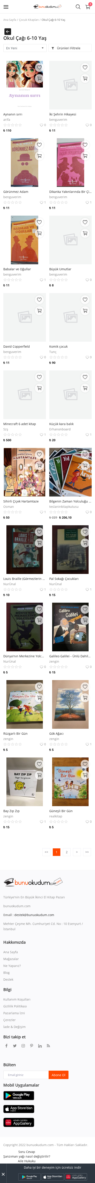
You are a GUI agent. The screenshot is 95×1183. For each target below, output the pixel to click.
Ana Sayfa (9, 20)
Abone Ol (58, 1075)
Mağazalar (11, 959)
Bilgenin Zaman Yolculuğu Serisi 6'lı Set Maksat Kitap (70, 501)
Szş (5, 429)
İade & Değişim (14, 1027)
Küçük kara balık (61, 424)
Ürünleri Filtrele (68, 48)
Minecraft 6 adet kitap (19, 424)
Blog (6, 972)
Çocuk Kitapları (29, 20)
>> (87, 852)
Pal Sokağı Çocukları (64, 579)
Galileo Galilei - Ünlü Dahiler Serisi (70, 656)
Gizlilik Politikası (15, 1006)
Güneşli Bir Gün (61, 811)
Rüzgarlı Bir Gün (15, 733)
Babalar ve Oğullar (17, 269)
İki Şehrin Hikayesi (62, 114)
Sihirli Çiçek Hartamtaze (21, 501)
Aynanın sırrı (12, 114)
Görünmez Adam (15, 192)
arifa (6, 119)
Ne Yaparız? (12, 966)
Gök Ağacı (56, 733)
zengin (54, 661)
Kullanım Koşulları (16, 999)
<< (46, 852)
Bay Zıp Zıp (11, 811)
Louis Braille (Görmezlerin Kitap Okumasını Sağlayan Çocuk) (24, 579)
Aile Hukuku (27, 1161)
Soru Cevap (26, 1152)
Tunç (53, 352)
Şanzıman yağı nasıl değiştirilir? (26, 1156)
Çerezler (9, 1020)
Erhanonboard (60, 429)
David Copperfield (16, 346)
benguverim (58, 119)
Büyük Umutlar (60, 269)
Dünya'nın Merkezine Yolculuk (24, 656)
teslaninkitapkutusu (64, 506)
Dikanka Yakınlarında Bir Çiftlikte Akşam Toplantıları (70, 192)
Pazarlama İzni (14, 1013)
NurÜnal (9, 584)
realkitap (55, 816)
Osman (8, 506)
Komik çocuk (58, 346)
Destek (8, 979)
